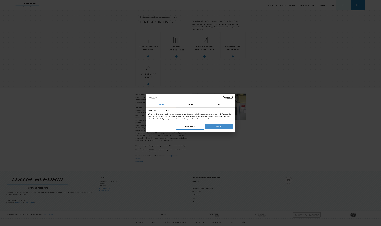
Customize (189, 127)
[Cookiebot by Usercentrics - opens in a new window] (224, 97)
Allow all (219, 127)
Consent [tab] (161, 104)
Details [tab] (190, 104)
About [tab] (220, 104)
